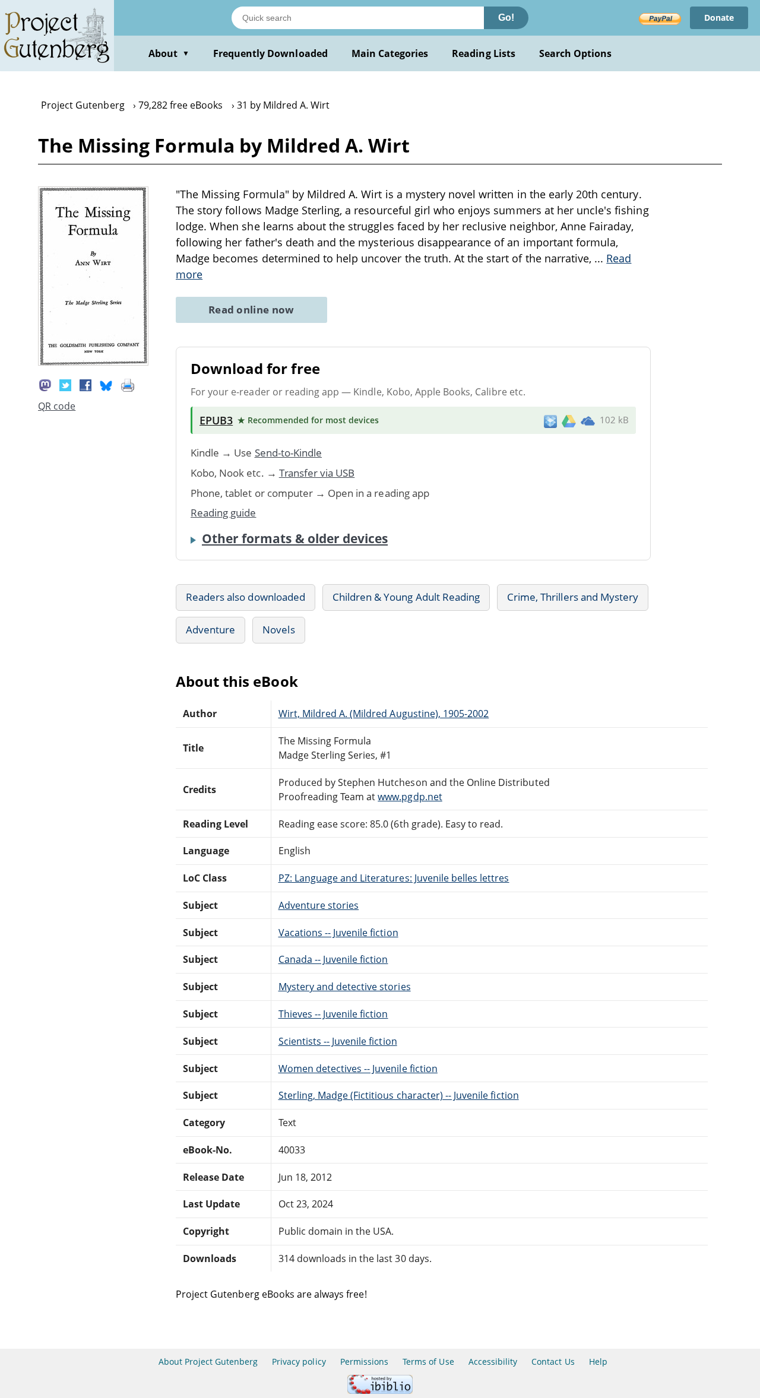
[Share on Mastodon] (45, 384)
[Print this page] (127, 384)
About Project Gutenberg (208, 1361)
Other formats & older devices (295, 538)
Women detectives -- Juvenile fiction (358, 1068)
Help (598, 1361)
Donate (719, 17)
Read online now (251, 309)
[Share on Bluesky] (106, 384)
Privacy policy (299, 1361)
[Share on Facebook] (85, 384)
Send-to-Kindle (288, 452)
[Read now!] (93, 362)
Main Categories (390, 53)
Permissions (364, 1361)
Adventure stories (318, 905)
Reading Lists (483, 53)
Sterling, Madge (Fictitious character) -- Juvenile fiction (398, 1095)
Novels (278, 629)
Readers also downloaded (245, 597)
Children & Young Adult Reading (406, 597)
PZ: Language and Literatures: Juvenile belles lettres (393, 878)
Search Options (575, 53)
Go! (506, 17)
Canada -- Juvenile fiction (333, 959)
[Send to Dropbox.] (550, 420)
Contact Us (552, 1361)
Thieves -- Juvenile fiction (333, 1013)
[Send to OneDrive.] (588, 420)
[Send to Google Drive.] (569, 420)
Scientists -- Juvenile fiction (337, 1041)
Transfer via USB (317, 473)
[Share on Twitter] (65, 384)
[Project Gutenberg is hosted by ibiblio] (380, 1390)
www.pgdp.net (410, 796)
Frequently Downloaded (270, 53)
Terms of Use (428, 1361)
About (168, 53)
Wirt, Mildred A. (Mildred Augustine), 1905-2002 (383, 713)
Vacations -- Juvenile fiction (338, 932)
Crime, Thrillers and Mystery (572, 597)
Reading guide (223, 512)
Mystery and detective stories (344, 986)
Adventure (210, 629)
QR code (56, 406)
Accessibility (493, 1361)
